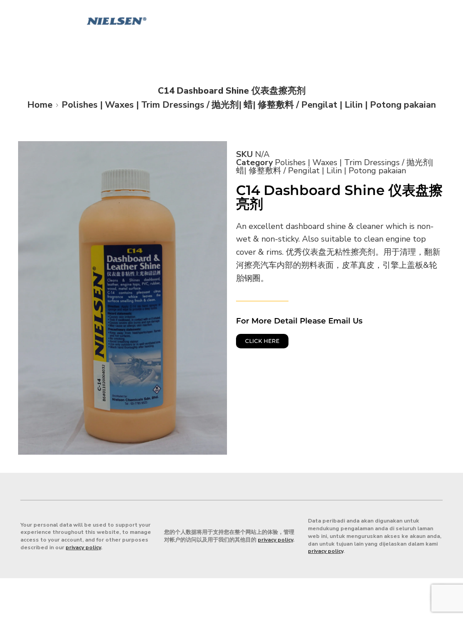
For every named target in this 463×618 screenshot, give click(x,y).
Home (39, 105)
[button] (452, 12)
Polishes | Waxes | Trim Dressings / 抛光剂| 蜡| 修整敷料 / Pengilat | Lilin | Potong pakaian (248, 105)
